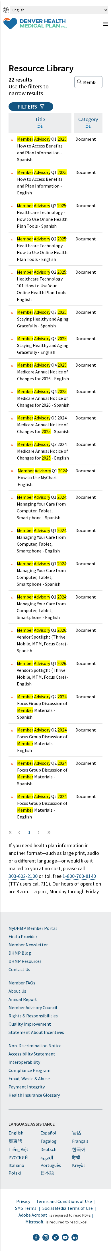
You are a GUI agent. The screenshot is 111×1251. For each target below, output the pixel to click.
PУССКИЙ (18, 1157)
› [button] (39, 831)
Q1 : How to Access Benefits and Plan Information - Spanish (42, 149)
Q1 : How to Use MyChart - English (43, 477)
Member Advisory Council (33, 1007)
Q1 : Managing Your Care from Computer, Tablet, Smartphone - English (42, 540)
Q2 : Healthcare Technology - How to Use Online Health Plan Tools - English (42, 249)
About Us (17, 991)
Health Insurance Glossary (34, 1095)
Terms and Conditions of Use (64, 1201)
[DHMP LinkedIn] (74, 1238)
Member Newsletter (28, 944)
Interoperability (24, 1062)
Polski (15, 1173)
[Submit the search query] (79, 81)
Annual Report (23, 999)
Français (80, 1141)
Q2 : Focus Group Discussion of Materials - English (42, 740)
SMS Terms (25, 1208)
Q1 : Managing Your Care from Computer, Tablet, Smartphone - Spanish (42, 507)
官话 (76, 1133)
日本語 (47, 1173)
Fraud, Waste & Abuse (29, 1078)
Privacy (23, 1201)
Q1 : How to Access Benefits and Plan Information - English (42, 182)
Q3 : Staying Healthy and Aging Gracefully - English (43, 345)
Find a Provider (23, 936)
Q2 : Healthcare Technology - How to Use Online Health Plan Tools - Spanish (42, 216)
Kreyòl (78, 1165)
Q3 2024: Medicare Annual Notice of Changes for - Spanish (43, 424)
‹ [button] (19, 831)
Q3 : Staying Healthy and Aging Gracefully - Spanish (43, 319)
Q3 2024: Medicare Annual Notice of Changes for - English (43, 451)
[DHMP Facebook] (36, 1238)
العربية (46, 1157)
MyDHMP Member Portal (33, 928)
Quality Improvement (30, 1024)
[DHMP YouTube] (65, 1238)
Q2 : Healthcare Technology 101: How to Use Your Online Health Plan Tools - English (43, 285)
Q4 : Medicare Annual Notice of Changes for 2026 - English (43, 371)
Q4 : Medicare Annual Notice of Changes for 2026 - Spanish (43, 398)
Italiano (16, 1165)
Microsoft (34, 1222)
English (16, 1133)
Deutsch (48, 1149)
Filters (27, 106)
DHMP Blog (20, 953)
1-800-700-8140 (79, 876)
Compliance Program (29, 1070)
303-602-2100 (23, 876)
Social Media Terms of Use (67, 1208)
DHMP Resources (25, 961)
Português (50, 1165)
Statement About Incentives (36, 1032)
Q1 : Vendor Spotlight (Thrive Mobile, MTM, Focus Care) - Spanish (43, 640)
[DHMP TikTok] (55, 1238)
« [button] (10, 831)
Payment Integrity (27, 1087)
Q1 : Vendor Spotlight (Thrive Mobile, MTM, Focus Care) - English (43, 673)
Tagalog (48, 1141)
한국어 (79, 1149)
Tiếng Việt (18, 1149)
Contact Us (19, 969)
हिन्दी (76, 1157)
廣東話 (15, 1141)
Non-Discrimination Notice (35, 1045)
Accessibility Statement (32, 1054)
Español (48, 1133)
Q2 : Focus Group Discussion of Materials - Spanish (42, 707)
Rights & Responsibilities (33, 1016)
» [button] (49, 831)
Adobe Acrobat (32, 1215)
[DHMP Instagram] (45, 1238)
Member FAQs (22, 983)
